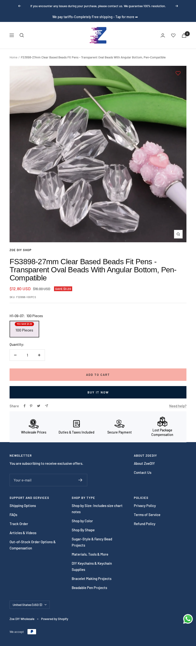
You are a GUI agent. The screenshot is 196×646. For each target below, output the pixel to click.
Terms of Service (147, 514)
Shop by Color (82, 521)
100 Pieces (24, 327)
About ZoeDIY (144, 463)
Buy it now (98, 392)
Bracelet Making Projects (91, 578)
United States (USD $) (27, 605)
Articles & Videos (23, 533)
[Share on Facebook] (25, 406)
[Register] (80, 480)
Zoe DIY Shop (21, 250)
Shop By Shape (83, 530)
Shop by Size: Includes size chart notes (97, 508)
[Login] (163, 35)
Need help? (177, 406)
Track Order (19, 524)
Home (13, 57)
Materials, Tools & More (90, 554)
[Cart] (184, 35)
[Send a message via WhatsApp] (188, 619)
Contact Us (142, 472)
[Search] (22, 35)
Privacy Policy (145, 505)
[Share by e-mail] (46, 405)
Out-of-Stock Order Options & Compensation (33, 545)
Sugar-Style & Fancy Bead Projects (92, 542)
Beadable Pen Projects (89, 587)
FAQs (13, 514)
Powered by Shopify (54, 619)
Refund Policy (144, 524)
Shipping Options (23, 505)
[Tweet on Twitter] (39, 406)
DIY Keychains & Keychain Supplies (92, 566)
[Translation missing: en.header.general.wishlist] (173, 35)
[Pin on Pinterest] (31, 406)
